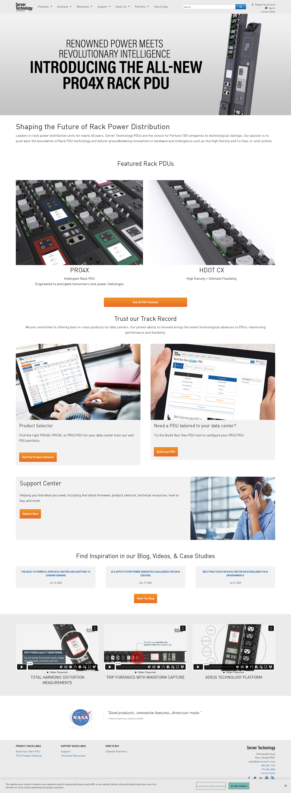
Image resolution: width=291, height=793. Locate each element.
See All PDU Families (145, 302)
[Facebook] (249, 778)
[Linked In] (261, 778)
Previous (10, 720)
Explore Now (30, 513)
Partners (140, 6)
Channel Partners (116, 751)
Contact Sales (268, 772)
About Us (121, 6)
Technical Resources (73, 755)
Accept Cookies (239, 785)
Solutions (62, 6)
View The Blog (145, 598)
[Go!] (240, 6)
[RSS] (272, 778)
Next (271, 720)
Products (43, 6)
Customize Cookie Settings (211, 785)
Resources (83, 6)
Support (102, 6)
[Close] (285, 785)
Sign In (271, 7)
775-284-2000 (268, 769)
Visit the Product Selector (38, 457)
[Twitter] (255, 778)
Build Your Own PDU (28, 751)
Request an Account (265, 4)
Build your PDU (166, 451)
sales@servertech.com (262, 761)
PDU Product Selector (29, 755)
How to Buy (161, 6)
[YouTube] (267, 778)
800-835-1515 (268, 765)
